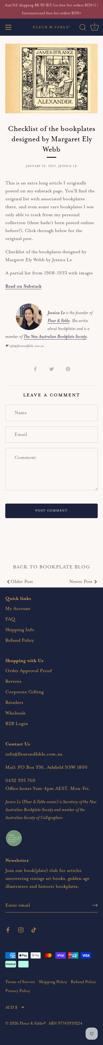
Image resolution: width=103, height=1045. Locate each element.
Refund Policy (19, 640)
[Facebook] (8, 929)
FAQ (10, 619)
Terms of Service (20, 982)
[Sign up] (95, 905)
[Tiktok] (33, 929)
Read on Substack (23, 286)
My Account (17, 608)
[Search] (82, 28)
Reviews (13, 681)
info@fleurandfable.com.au (33, 754)
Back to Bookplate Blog (51, 567)
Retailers (14, 702)
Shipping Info (19, 629)
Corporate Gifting (24, 692)
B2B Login (16, 723)
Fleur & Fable (58, 320)
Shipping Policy (53, 982)
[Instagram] (21, 929)
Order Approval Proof (28, 670)
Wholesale (15, 713)
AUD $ (11, 1007)
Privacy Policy (17, 991)
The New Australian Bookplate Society (55, 336)
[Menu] (8, 27)
